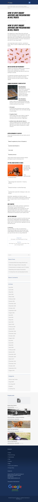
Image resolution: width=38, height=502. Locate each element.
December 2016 (12, 361)
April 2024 (11, 347)
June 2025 (11, 317)
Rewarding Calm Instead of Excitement (17, 269)
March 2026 (11, 296)
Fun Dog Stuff (12, 384)
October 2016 (12, 365)
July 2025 (11, 315)
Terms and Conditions (13, 465)
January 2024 (12, 352)
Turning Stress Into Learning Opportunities (18, 271)
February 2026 (12, 299)
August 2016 (11, 370)
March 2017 (11, 359)
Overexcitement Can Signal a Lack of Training (19, 267)
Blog (9, 463)
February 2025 (12, 326)
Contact (10, 461)
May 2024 (11, 345)
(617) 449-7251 (11, 476)
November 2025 (12, 305)
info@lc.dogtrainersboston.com (14, 478)
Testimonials (11, 457)
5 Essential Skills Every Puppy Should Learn (18, 262)
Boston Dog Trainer (13, 379)
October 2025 (12, 308)
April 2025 (11, 322)
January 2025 (12, 329)
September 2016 (12, 368)
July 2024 (11, 340)
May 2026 (11, 292)
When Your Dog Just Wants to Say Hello (17, 264)
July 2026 (11, 287)
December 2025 (12, 303)
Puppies (11, 386)
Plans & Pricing (11, 454)
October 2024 (12, 335)
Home (9, 452)
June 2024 (11, 342)
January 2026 (12, 301)
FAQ (9, 459)
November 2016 (12, 363)
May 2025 (11, 319)
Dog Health (11, 381)
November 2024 (12, 333)
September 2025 (12, 310)
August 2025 (11, 312)
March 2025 (11, 324)
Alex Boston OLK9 (23, 20)
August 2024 (11, 338)
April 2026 (11, 294)
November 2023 (12, 356)
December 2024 (12, 331)
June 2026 (11, 289)
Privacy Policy (11, 467)
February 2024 (12, 349)
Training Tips (12, 388)
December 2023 (12, 354)
